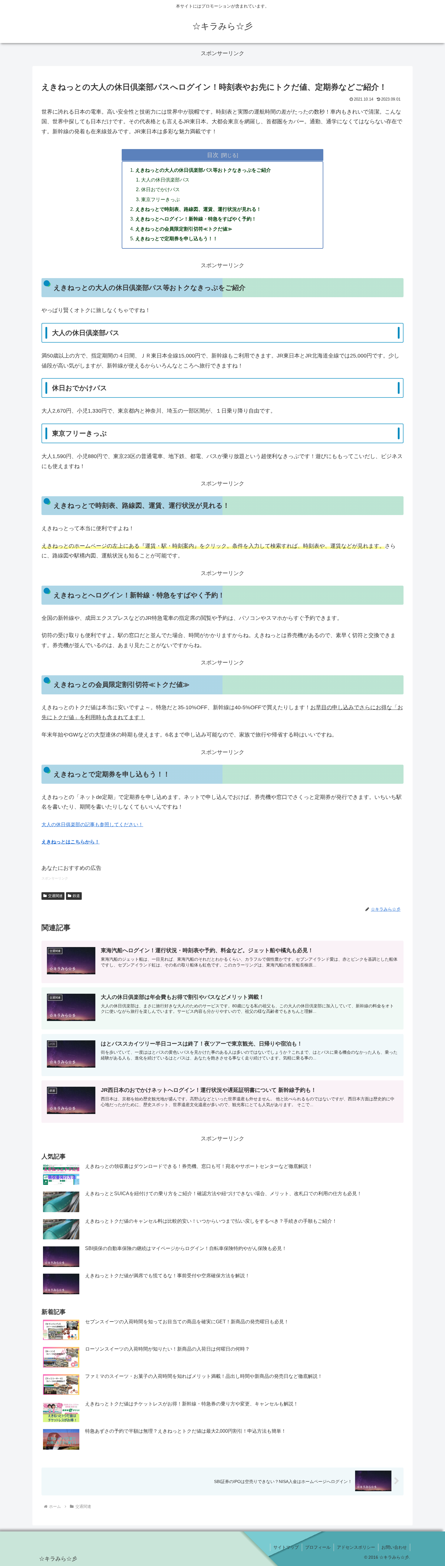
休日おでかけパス (160, 189)
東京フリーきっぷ (160, 199)
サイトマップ (286, 1547)
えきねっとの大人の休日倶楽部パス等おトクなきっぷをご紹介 (203, 170)
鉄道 (76, 896)
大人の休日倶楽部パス (165, 179)
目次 (213, 154)
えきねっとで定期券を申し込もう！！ (176, 238)
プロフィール (318, 1547)
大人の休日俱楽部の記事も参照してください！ (92, 824)
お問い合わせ (394, 1547)
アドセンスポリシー (356, 1547)
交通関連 (55, 896)
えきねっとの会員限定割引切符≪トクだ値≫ (183, 228)
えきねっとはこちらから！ (70, 841)
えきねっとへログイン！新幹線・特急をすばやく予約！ (195, 218)
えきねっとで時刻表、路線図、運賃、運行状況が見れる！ (198, 209)
